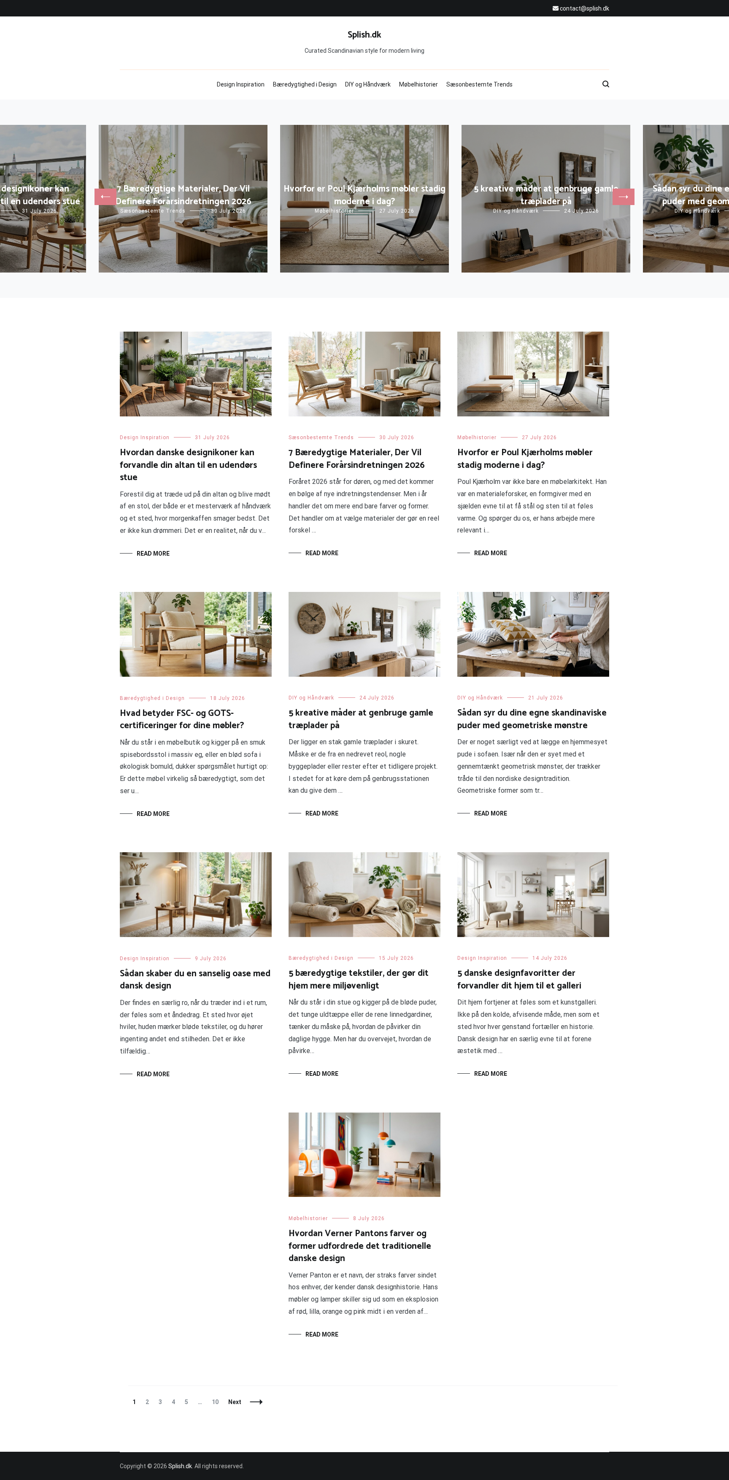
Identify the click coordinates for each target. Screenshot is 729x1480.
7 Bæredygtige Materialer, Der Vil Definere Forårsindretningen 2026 (183, 195)
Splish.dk (364, 35)
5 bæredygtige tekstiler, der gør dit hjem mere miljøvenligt (359, 979)
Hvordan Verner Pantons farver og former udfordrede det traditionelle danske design (360, 1246)
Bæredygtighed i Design (305, 84)
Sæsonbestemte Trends (479, 84)
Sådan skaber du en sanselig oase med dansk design (195, 980)
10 (217, 1402)
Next (234, 1402)
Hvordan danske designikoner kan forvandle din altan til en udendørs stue (188, 465)
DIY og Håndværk (368, 84)
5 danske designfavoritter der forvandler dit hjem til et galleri (519, 979)
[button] (105, 197)
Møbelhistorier (418, 84)
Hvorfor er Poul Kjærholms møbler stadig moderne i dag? (365, 195)
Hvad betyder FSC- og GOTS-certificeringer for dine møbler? (182, 719)
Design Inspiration (241, 84)
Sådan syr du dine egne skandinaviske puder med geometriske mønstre (532, 719)
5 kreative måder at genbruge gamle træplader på (546, 195)
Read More (153, 553)
